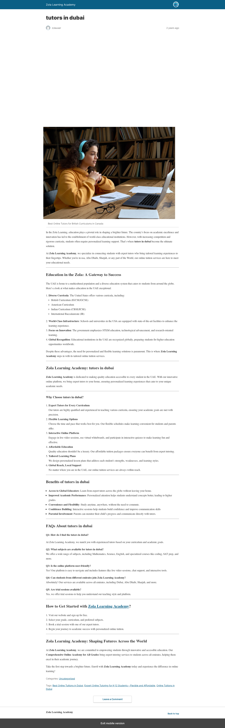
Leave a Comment (113, 699)
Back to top (173, 713)
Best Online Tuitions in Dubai (68, 685)
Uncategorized (67, 678)
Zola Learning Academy (108, 606)
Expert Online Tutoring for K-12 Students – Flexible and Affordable (119, 685)
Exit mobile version (113, 723)
